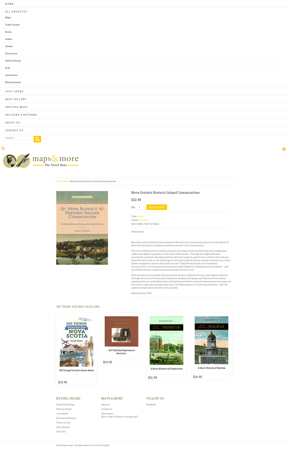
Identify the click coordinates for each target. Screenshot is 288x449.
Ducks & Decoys (13, 60)
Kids (7, 67)
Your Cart (61, 431)
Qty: (133, 207)
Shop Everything (65, 404)
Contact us (106, 409)
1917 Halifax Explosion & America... (121, 352)
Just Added (14, 91)
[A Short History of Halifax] (211, 340)
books (66, 181)
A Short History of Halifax (211, 368)
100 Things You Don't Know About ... (76, 372)
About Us (12, 122)
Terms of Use (63, 422)
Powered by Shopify (100, 445)
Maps (8, 17)
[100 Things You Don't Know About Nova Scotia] (76, 341)
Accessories (11, 75)
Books (8, 31)
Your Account (63, 427)
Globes (8, 39)
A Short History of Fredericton (166, 368)
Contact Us (14, 130)
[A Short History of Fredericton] (166, 340)
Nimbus (144, 220)
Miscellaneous (13, 82)
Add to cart (156, 207)
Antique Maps (16, 107)
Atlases (9, 46)
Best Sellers (15, 99)
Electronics (11, 53)
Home (9, 3)
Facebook (151, 404)
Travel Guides (12, 24)
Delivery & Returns (21, 114)
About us (105, 404)
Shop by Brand (64, 409)
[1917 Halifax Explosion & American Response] (121, 331)
